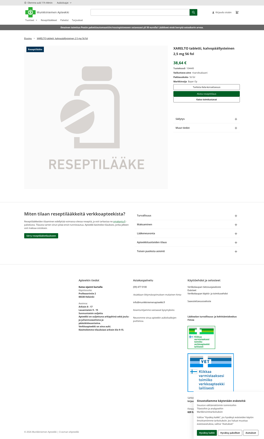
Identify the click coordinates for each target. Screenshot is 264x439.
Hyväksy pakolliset (230, 432)
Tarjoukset (77, 20)
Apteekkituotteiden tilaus (152, 242)
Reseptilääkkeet (49, 20)
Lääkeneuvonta (146, 233)
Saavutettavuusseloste (199, 301)
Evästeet (192, 290)
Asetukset (251, 432)
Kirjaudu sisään (224, 12)
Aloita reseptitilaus (206, 93)
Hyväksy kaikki (207, 432)
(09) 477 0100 (140, 286)
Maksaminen (144, 224)
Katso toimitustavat (206, 99)
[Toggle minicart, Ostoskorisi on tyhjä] (237, 12)
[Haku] (193, 12)
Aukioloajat (62, 2)
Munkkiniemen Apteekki (53, 12)
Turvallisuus (144, 215)
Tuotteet (29, 20)
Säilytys (180, 118)
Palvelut (64, 20)
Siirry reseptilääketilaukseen (41, 235)
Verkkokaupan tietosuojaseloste (204, 286)
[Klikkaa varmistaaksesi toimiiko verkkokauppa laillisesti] (214, 337)
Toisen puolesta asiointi (151, 251)
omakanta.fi (119, 221)
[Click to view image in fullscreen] (96, 117)
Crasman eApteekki (69, 431)
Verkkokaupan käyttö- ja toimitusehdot (208, 293)
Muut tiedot (183, 127)
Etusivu (28, 38)
